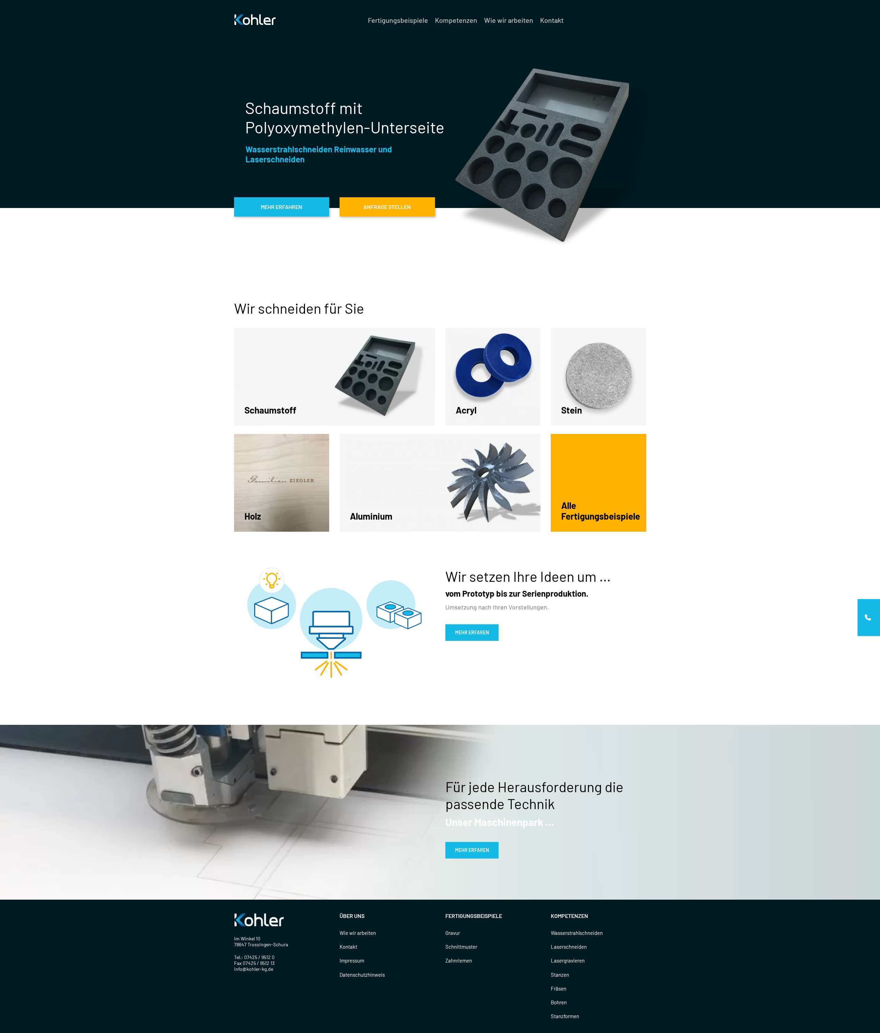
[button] (869, 617)
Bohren (559, 1002)
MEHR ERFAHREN (281, 206)
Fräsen (558, 988)
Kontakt (348, 947)
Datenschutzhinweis (362, 975)
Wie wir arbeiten (358, 933)
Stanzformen (565, 1016)
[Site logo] (256, 19)
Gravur (452, 933)
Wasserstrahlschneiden (577, 933)
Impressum (352, 960)
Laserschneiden (569, 947)
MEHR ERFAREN (472, 632)
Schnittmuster (461, 947)
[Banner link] (334, 377)
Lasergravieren (568, 960)
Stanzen (560, 975)
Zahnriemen (458, 960)
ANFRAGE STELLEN (387, 206)
